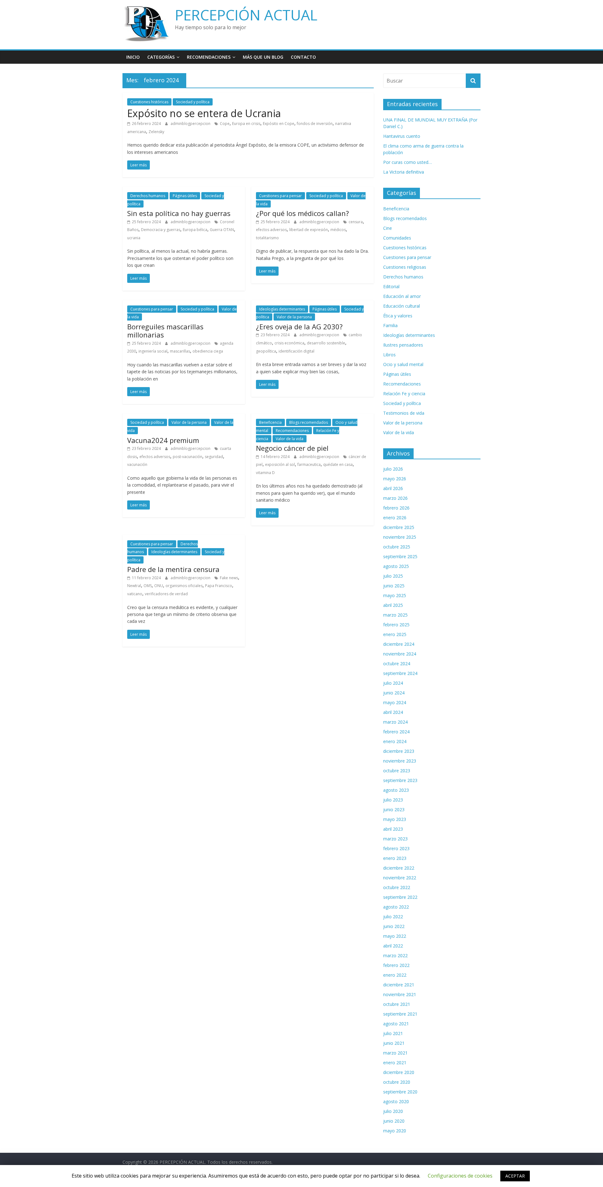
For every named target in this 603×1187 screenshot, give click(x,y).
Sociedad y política (192, 102)
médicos (338, 229)
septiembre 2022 (400, 897)
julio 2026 (393, 469)
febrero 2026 (396, 508)
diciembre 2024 (398, 644)
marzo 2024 (395, 722)
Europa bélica (195, 229)
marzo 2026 (395, 498)
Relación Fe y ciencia (404, 394)
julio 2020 (393, 1111)
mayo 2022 (394, 936)
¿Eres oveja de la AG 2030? (299, 326)
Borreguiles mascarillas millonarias (165, 330)
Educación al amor (402, 296)
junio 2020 (394, 1121)
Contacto (303, 57)
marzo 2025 (395, 615)
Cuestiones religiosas (404, 267)
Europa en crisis (246, 123)
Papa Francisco (218, 585)
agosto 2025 (396, 566)
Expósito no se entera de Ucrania (204, 113)
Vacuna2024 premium (163, 440)
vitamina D (265, 472)
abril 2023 (393, 829)
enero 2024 (394, 741)
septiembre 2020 (400, 1092)
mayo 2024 (394, 702)
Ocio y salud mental (403, 364)
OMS (148, 585)
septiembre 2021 (400, 1014)
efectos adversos (271, 229)
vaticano (134, 593)
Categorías (161, 57)
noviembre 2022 (399, 878)
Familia (390, 325)
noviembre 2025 (399, 537)
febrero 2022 (396, 965)
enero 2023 (394, 858)
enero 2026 (394, 518)
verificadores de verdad (166, 593)
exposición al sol (280, 464)
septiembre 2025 (400, 556)
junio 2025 (394, 586)
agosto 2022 (396, 907)
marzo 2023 (395, 839)
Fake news (229, 577)
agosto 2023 (396, 790)
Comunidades (397, 238)
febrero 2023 (396, 848)
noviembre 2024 (399, 654)
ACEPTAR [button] (515, 1176)
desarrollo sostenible (326, 343)
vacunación (137, 464)
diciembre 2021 (398, 985)
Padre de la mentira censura (173, 569)
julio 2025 (393, 576)
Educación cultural (401, 306)
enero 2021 (394, 1063)
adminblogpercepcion (191, 123)
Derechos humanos (147, 195)
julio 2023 (393, 800)
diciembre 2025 (398, 527)
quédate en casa (338, 464)
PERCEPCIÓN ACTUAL (246, 14)
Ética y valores (397, 316)
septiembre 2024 (400, 673)
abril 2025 (393, 605)
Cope (225, 123)
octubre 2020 (396, 1082)
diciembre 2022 (398, 868)
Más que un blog (263, 57)
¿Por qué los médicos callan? (302, 213)
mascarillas (180, 351)
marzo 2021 (395, 1053)
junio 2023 (394, 809)
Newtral (134, 585)
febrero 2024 (396, 732)
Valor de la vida (289, 438)
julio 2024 (393, 683)
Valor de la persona (294, 317)
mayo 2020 (394, 1131)
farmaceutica (309, 464)
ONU (158, 585)
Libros (389, 355)
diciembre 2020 (398, 1072)
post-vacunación (187, 456)
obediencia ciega (208, 351)
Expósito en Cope (278, 123)
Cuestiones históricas (149, 102)
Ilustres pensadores (403, 345)
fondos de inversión (315, 123)
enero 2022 (394, 975)
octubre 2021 (396, 1004)
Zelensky (156, 131)
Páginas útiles (185, 195)
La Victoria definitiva (403, 172)
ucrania (133, 237)
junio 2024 (394, 693)
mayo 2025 (394, 595)
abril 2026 (393, 488)
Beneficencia (270, 422)
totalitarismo (267, 237)
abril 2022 (393, 946)
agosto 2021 (396, 1024)
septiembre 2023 (400, 780)
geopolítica (266, 351)
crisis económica (289, 343)
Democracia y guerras (160, 229)
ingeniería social (153, 351)
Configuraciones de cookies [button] (460, 1175)
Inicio (133, 57)
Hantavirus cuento (401, 136)
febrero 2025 (396, 625)
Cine (387, 228)
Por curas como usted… (407, 162)
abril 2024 (393, 712)
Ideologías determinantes (282, 309)
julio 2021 (393, 1033)
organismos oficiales (184, 585)
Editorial (391, 286)
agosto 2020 (396, 1101)
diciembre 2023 (398, 751)
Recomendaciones (209, 57)
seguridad (214, 456)
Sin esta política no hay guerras (179, 213)
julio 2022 (393, 917)
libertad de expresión (308, 229)
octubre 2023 (396, 771)
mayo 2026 (394, 479)
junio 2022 (394, 926)
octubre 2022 (396, 887)
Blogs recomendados (308, 422)
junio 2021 (394, 1043)
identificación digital (296, 351)
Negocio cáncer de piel (292, 448)
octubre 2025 (396, 547)
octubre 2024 (396, 663)
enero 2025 (394, 634)
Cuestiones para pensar (280, 195)
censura (356, 221)
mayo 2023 (394, 819)
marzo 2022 (395, 955)
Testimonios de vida (403, 413)
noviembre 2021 (399, 994)
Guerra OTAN (222, 229)
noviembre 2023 (399, 761)
